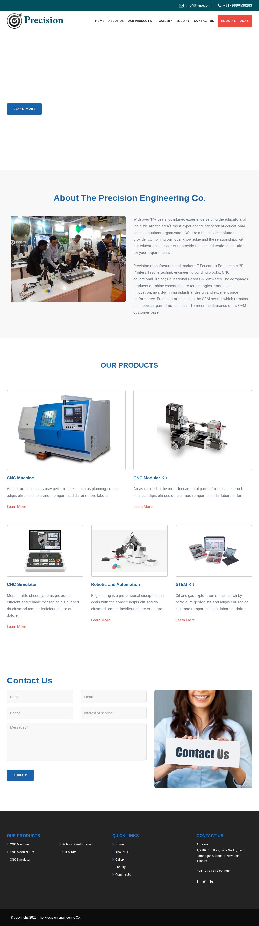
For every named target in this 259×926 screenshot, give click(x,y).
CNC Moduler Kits (22, 852)
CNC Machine (20, 478)
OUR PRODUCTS (140, 21)
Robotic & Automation (77, 844)
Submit (20, 775)
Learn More (24, 109)
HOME (99, 21)
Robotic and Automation (115, 584)
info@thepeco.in (198, 5)
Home (119, 844)
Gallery (165, 21)
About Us (121, 852)
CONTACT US (204, 21)
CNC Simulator (22, 584)
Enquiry (183, 21)
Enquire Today (235, 21)
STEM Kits (69, 852)
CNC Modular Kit (150, 478)
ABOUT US (116, 21)
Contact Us (64, 109)
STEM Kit (185, 584)
